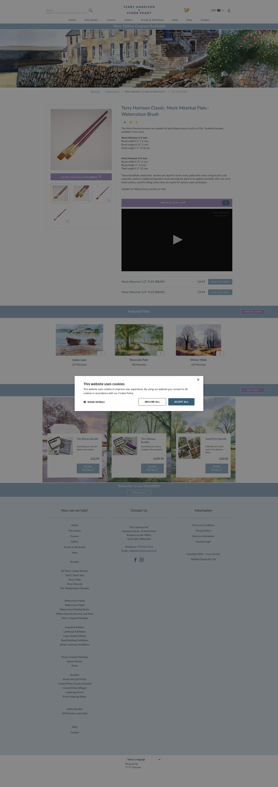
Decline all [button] (152, 401)
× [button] (198, 379)
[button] (94, 401)
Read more (140, 393)
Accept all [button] (181, 401)
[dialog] (139, 393)
